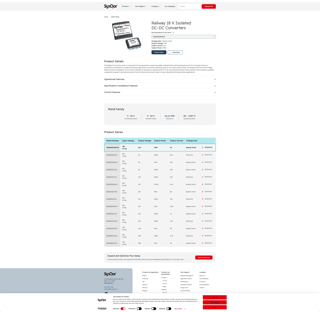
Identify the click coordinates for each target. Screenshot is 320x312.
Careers (201, 287)
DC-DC (165, 280)
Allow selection (214, 302)
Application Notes (186, 278)
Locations (202, 281)
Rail (143, 281)
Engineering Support (186, 275)
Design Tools (184, 287)
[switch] (139, 308)
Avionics (144, 284)
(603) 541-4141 (108, 287)
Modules (164, 277)
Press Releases (204, 284)
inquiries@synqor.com (111, 289)
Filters (164, 286)
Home (106, 17)
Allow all (214, 297)
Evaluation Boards (186, 284)
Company (154, 6)
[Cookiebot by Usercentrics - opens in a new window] (102, 308)
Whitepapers (184, 281)
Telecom (145, 287)
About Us (202, 275)
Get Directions (108, 283)
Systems (164, 289)
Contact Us (209, 6)
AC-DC (165, 283)
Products (125, 6)
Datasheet (176, 52)
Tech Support (140, 6)
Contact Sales (159, 52)
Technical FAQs (185, 290)
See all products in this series (161, 32)
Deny (214, 307)
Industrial (145, 278)
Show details (178, 308)
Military (144, 275)
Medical (144, 290)
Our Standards (203, 278)
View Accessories (204, 257)
